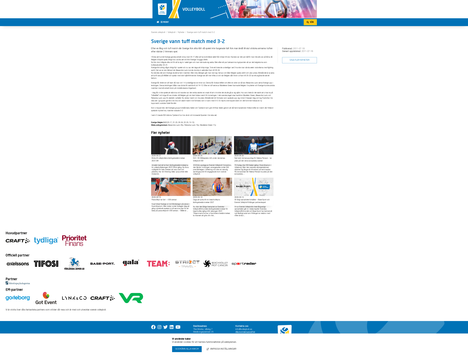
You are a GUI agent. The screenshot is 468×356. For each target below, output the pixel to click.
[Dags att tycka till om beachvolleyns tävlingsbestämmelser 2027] (212, 187)
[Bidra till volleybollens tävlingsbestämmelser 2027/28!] (171, 145)
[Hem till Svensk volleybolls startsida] (159, 22)
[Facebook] (153, 327)
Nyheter (181, 33)
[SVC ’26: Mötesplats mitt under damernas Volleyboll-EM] (212, 145)
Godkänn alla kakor (187, 349)
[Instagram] (159, 327)
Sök (312, 22)
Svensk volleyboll (158, 33)
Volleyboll (171, 33)
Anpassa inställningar (223, 349)
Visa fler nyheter (299, 60)
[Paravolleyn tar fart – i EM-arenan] (171, 187)
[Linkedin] (172, 327)
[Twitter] (165, 327)
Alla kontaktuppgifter (245, 332)
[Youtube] (178, 327)
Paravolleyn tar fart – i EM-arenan (164, 200)
